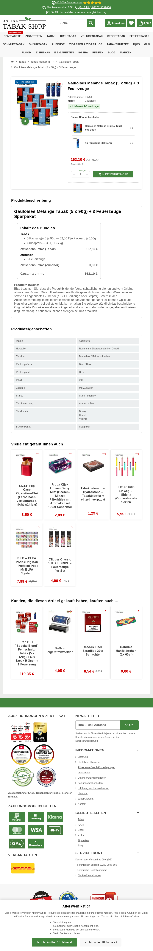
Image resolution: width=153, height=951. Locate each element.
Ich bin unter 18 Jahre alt (101, 942)
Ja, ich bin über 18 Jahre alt (54, 942)
